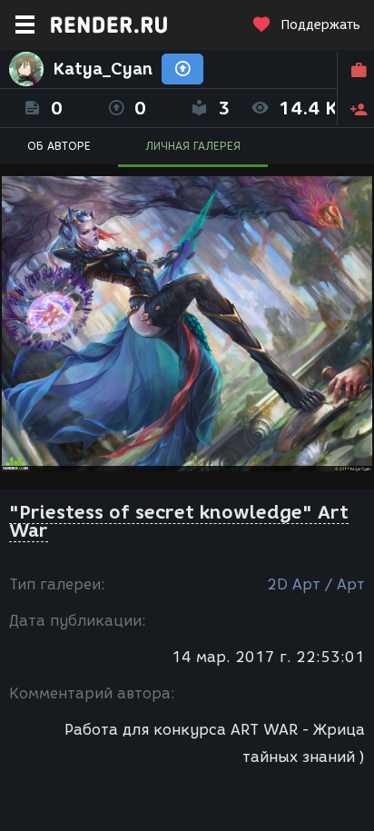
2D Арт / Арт (316, 584)
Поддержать (320, 25)
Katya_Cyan (103, 69)
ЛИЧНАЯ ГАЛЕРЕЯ (193, 146)
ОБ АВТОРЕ (59, 146)
